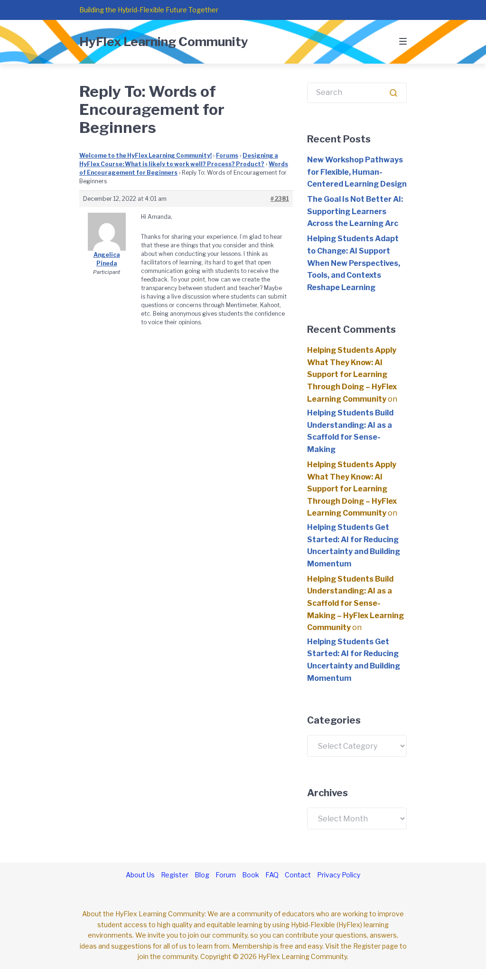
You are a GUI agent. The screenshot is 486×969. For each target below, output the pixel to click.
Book (250, 875)
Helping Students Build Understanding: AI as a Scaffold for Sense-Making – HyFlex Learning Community (355, 603)
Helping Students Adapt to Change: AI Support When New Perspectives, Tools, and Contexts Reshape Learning (353, 263)
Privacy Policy (338, 875)
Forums (227, 155)
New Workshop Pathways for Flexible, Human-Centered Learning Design (357, 171)
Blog (202, 875)
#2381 (280, 198)
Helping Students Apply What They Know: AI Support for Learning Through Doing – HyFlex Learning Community (352, 374)
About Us (140, 875)
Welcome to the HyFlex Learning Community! (145, 155)
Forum (225, 875)
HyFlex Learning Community (163, 41)
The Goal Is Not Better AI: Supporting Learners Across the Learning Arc (355, 211)
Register (174, 875)
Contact (298, 875)
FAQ (272, 875)
